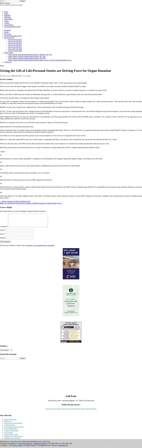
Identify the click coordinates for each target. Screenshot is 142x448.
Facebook (7, 30)
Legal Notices (8, 25)
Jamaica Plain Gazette (11, 430)
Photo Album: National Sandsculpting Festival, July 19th (27, 58)
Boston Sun (8, 421)
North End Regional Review (13, 436)
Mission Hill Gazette (11, 434)
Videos (6, 21)
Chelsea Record (9, 425)
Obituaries (7, 17)
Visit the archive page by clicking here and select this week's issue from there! (71, 409)
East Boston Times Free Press (14, 427)
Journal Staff (6, 76)
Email (2, 234)
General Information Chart (13, 36)
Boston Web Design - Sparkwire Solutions (33, 443)
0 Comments (27, 76)
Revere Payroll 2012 (15, 45)
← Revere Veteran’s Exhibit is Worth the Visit (15, 201)
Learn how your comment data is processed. (40, 245)
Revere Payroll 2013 (15, 43)
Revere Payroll (9, 38)
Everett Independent (10, 429)
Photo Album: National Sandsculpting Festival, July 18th (27, 56)
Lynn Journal (8, 432)
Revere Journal (5, 3)
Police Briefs (8, 19)
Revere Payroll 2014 (15, 41)
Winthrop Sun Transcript (12, 438)
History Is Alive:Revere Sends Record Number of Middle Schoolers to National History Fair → (31, 203)
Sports (6, 13)
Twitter (6, 32)
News (6, 12)
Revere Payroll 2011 (15, 47)
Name (2, 230)
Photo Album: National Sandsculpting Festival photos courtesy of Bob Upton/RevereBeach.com (39, 60)
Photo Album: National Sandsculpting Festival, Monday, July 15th (30, 54)
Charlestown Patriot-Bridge (13, 423)
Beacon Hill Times (10, 419)
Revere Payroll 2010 (15, 49)
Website (2, 238)
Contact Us (8, 62)
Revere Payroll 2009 (15, 51)
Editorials (7, 15)
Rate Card (7, 34)
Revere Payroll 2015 (15, 39)
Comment (4, 226)
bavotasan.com (63, 445)
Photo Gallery (8, 53)
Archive (6, 23)
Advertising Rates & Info (12, 27)
